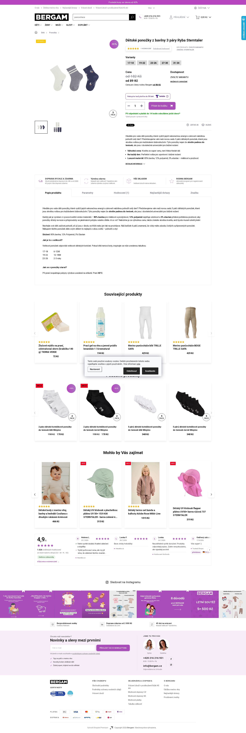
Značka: (185, 50)
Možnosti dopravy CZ (137, 692)
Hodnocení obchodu (161, 554)
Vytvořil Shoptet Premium (97, 728)
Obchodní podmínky (100, 685)
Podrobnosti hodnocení (161, 49)
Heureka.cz (81, 558)
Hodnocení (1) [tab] (121, 192)
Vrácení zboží (86, 8)
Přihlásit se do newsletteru (113, 648)
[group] (55, 494)
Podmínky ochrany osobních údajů (106, 689)
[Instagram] (171, 664)
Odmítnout (132, 371)
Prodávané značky (171, 697)
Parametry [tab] (87, 192)
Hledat (132, 17)
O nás (37, 8)
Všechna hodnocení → (48, 562)
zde (138, 364)
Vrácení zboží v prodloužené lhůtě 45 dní (112, 8)
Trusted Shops (197, 548)
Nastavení (95, 369)
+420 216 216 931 (153, 657)
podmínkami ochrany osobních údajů (86, 654)
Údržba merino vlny (51, 8)
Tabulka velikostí (135, 704)
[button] (56, 521)
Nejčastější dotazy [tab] (160, 192)
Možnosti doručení (178, 82)
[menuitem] (38, 25)
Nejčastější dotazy (70, 8)
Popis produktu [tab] (53, 192)
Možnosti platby (134, 700)
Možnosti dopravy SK (137, 696)
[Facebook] (171, 659)
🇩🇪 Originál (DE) (209, 552)
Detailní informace (134, 164)
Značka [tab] (194, 192)
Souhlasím (150, 371)
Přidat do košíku (159, 105)
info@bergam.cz (152, 665)
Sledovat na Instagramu (125, 582)
